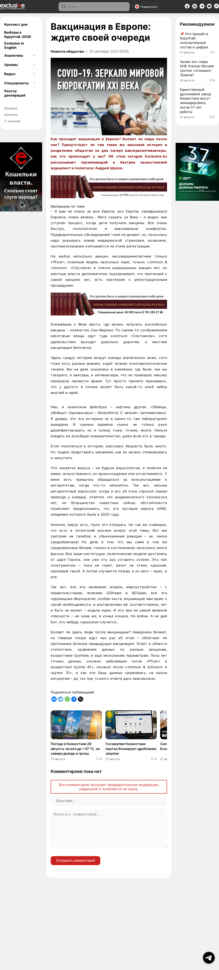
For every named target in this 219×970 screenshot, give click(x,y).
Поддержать (149, 6)
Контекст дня (15, 24)
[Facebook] (187, 7)
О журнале (12, 121)
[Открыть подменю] (34, 55)
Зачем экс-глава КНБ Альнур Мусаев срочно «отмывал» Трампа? (197, 68)
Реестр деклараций (14, 93)
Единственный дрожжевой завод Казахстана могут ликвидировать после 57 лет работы (195, 100)
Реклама (10, 108)
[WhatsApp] (67, 699)
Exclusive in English (14, 45)
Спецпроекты (16, 83)
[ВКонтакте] (54, 699)
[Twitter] (80, 699)
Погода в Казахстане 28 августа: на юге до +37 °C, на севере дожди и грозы (75, 749)
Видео (9, 74)
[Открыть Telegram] (209, 958)
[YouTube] (209, 7)
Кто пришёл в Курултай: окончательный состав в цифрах (194, 40)
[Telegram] (202, 7)
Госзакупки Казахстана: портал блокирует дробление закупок (130, 749)
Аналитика (13, 55)
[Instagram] (194, 7)
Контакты (11, 114)
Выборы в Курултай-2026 (17, 34)
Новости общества (67, 51)
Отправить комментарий (75, 860)
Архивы (11, 64)
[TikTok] (216, 7)
